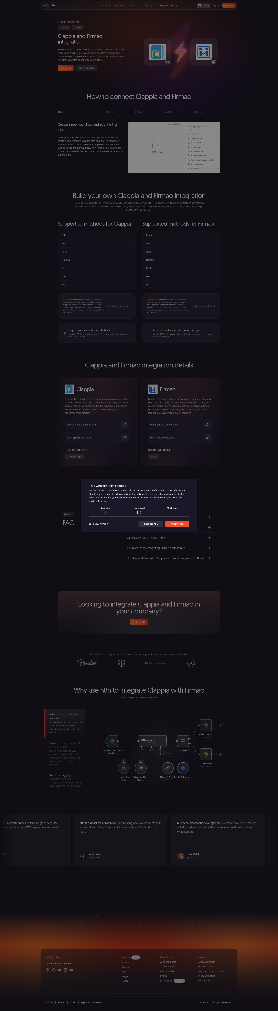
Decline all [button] (151, 524)
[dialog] (139, 505)
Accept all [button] (177, 524)
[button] (98, 524)
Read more (103, 501)
